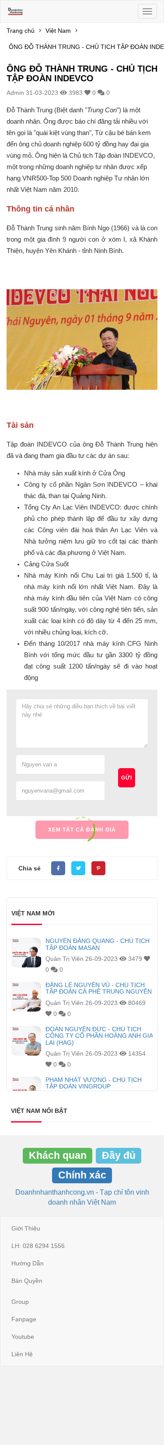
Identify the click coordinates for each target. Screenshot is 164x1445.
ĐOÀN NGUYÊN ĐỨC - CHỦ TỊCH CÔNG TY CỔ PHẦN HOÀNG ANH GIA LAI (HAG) (99, 1036)
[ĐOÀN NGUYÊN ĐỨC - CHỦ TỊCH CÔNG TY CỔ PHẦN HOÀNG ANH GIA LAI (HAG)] (26, 1041)
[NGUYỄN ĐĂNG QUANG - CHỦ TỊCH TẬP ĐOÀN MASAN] (26, 952)
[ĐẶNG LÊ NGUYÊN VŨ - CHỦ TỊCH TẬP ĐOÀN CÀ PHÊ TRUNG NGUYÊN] (26, 997)
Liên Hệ (22, 1354)
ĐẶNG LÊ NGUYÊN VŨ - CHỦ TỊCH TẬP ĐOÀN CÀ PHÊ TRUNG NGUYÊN (98, 988)
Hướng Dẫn (27, 1263)
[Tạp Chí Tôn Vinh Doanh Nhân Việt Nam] (15, 11)
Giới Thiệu (25, 1228)
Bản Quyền (26, 1280)
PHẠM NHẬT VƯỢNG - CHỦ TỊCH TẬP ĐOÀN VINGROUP (93, 1083)
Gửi (126, 778)
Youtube (22, 1336)
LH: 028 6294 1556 (38, 1245)
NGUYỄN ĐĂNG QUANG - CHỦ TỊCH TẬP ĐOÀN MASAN (97, 944)
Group (20, 1301)
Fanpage (23, 1319)
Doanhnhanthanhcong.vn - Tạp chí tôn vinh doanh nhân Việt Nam (82, 1197)
